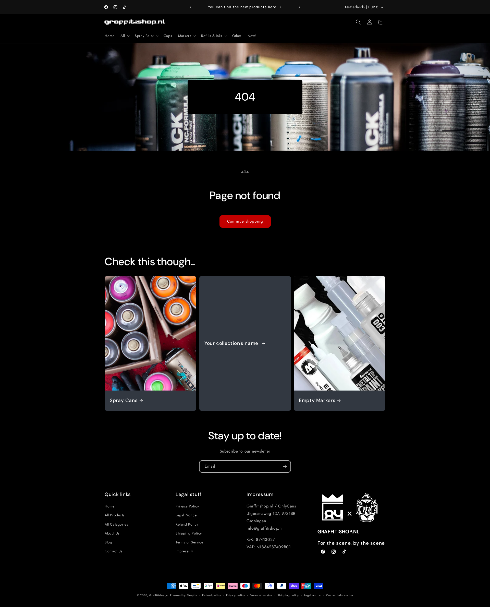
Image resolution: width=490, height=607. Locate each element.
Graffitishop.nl (159, 595)
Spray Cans (124, 400)
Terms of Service (189, 542)
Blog (108, 542)
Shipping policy (288, 595)
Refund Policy (187, 524)
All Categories (116, 524)
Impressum (184, 551)
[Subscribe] (284, 466)
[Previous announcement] (190, 7)
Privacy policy (235, 595)
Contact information (339, 595)
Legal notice (312, 595)
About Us (112, 533)
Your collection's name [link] (232, 343)
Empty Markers (317, 400)
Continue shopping (245, 221)
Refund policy (211, 595)
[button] (124, 35)
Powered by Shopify (183, 595)
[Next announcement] (299, 7)
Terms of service (261, 595)
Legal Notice (186, 515)
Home (109, 506)
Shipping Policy (189, 533)
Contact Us (113, 551)
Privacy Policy (187, 506)
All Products (115, 515)
